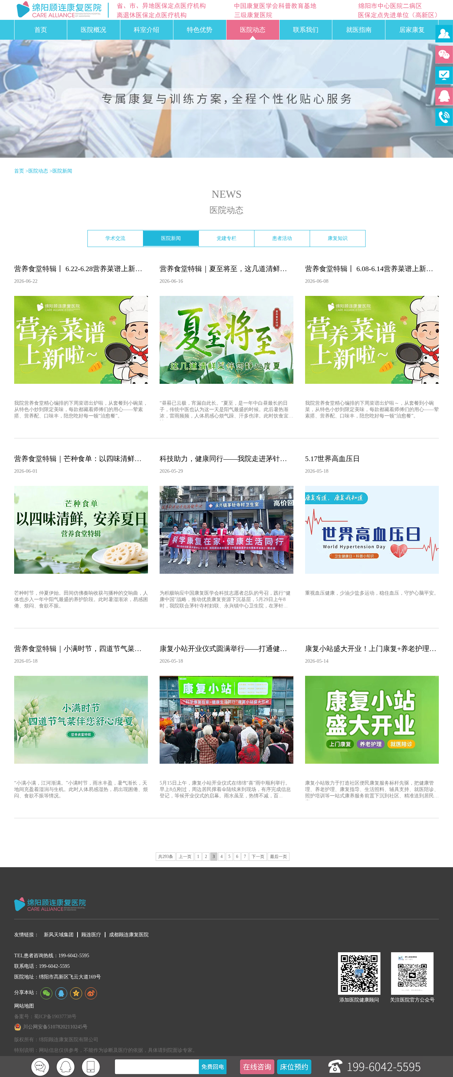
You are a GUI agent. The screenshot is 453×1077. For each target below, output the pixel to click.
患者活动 (282, 238)
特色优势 (199, 29)
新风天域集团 (59, 934)
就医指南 (359, 29)
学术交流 (115, 238)
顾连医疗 (91, 934)
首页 (40, 29)
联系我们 (306, 29)
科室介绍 (146, 29)
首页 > (21, 171)
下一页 (258, 856)
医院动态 (252, 29)
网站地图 (24, 1006)
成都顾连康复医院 (129, 934)
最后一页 (278, 856)
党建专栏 (226, 238)
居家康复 (412, 29)
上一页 (185, 856)
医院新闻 (62, 171)
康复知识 (338, 238)
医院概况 (93, 29)
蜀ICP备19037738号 (55, 1016)
